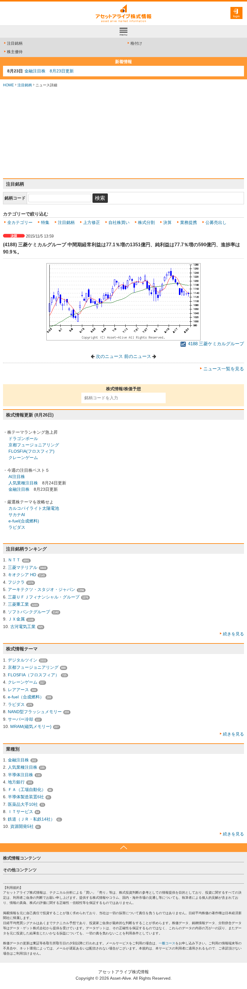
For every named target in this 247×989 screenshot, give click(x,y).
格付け (136, 43)
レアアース (18, 689)
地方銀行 (16, 782)
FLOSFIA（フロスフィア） (33, 674)
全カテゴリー (20, 222)
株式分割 (146, 222)
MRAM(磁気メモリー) (31, 726)
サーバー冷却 (20, 719)
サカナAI (16, 514)
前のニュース (137, 356)
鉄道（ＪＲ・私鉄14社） (31, 819)
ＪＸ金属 (16, 619)
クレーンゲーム (23, 457)
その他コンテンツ (20, 869)
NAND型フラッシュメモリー (35, 711)
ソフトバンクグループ (29, 611)
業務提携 (188, 222)
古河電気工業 (23, 626)
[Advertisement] (123, 133)
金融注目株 (19, 489)
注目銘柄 (15, 43)
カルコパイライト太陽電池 (33, 508)
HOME (8, 85)
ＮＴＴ (14, 559)
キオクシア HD (22, 574)
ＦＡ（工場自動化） (27, 789)
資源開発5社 (22, 826)
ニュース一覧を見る (223, 368)
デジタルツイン (22, 660)
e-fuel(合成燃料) (23, 520)
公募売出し (216, 222)
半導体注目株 (20, 774)
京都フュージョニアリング (33, 444)
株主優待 (15, 51)
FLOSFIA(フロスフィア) (31, 451)
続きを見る (233, 633)
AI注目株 (16, 476)
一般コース (167, 943)
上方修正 (91, 222)
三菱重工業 (18, 604)
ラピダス (16, 527)
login (236, 16)
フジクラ (16, 582)
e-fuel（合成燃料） (26, 696)
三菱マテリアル (22, 567)
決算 (167, 222)
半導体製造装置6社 (26, 796)
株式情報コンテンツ (22, 858)
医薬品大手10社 (23, 804)
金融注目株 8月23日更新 (49, 71)
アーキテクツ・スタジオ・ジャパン (41, 589)
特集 (45, 222)
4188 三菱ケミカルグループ (215, 343)
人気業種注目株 (23, 482)
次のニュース (109, 356)
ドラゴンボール (23, 438)
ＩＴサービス (20, 811)
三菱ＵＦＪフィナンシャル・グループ (44, 597)
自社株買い (119, 222)
